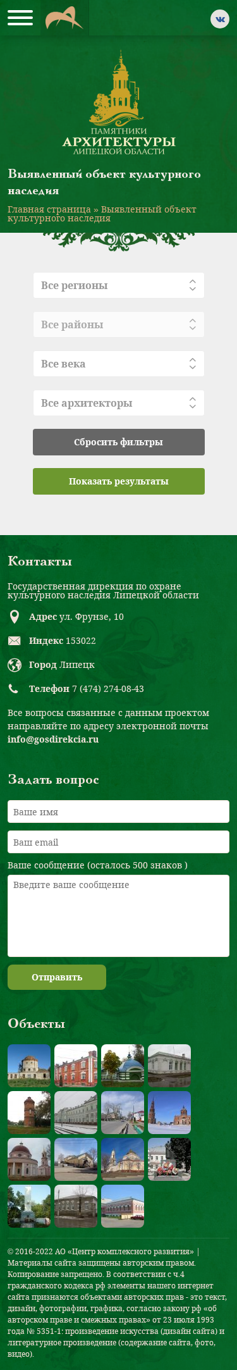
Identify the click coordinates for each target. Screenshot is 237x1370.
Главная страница (49, 209)
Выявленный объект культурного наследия (102, 213)
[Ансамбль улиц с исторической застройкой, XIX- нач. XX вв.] (122, 1112)
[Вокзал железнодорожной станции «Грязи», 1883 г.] (75, 1112)
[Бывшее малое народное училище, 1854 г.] (75, 1206)
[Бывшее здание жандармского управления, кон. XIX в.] (169, 1065)
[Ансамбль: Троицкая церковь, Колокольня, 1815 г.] (169, 1112)
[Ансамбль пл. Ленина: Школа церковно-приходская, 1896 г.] (75, 1159)
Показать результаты (119, 481)
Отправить (57, 977)
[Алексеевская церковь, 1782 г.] (29, 1065)
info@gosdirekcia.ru (53, 739)
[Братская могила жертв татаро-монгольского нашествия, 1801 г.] (122, 1065)
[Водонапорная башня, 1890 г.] (29, 1112)
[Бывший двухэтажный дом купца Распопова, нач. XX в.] (122, 1206)
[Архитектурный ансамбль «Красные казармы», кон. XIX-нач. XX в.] (75, 1065)
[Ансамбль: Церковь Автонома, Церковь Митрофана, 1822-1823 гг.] (29, 1159)
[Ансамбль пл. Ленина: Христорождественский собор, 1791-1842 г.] (122, 1159)
